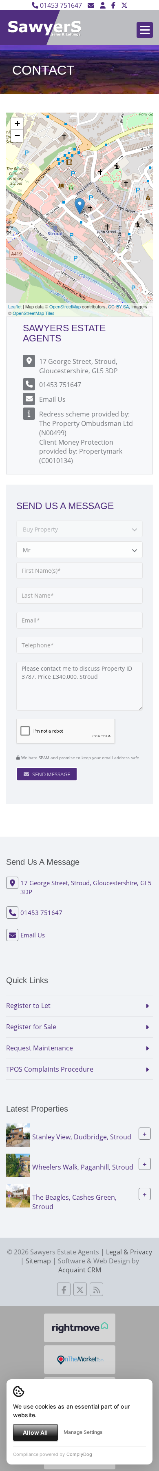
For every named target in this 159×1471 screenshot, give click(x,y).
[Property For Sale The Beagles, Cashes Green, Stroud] (18, 1195)
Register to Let (28, 1005)
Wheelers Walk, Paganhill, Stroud (82, 1167)
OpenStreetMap (65, 306)
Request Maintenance (39, 1047)
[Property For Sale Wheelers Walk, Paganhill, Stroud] (18, 1165)
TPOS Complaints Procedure (49, 1069)
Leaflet (15, 306)
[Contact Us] (103, 5)
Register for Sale (31, 1026)
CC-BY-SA (118, 306)
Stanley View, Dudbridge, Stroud (81, 1136)
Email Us (52, 399)
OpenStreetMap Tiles (34, 313)
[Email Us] (91, 5)
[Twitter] (124, 5)
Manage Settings (83, 1432)
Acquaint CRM (79, 1269)
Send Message (50, 774)
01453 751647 (60, 5)
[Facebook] (113, 5)
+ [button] (17, 123)
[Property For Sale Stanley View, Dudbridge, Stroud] (18, 1134)
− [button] (17, 136)
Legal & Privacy (129, 1251)
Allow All (35, 1432)
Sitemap (38, 1260)
